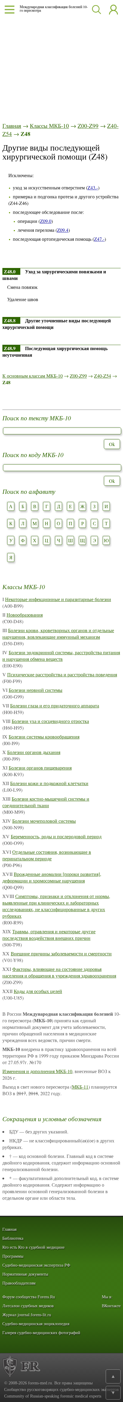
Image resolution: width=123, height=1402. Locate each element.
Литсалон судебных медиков (28, 1306)
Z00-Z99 (88, 125)
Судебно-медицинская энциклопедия (35, 1324)
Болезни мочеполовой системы (44, 821)
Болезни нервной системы (35, 690)
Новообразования (25, 615)
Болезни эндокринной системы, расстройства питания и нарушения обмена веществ (61, 655)
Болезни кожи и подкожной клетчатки (49, 783)
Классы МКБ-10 (49, 125)
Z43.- (92, 187)
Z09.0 (45, 221)
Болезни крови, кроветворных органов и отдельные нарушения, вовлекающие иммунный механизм (58, 633)
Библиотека (12, 1238)
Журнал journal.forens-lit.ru (26, 1315)
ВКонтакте (111, 1306)
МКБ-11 (80, 1087)
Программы (12, 1256)
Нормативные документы (25, 1274)
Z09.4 (62, 230)
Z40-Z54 (102, 376)
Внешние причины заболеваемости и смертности (61, 953)
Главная (11, 125)
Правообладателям (19, 1283)
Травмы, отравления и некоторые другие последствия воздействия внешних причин (49, 934)
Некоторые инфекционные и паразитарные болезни (58, 599)
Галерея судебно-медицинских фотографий (41, 1333)
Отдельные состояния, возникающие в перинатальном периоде (46, 855)
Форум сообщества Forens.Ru (28, 1297)
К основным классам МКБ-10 (32, 376)
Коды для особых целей (38, 991)
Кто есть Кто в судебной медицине (33, 1247)
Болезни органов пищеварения (40, 767)
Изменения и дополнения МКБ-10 (37, 1071)
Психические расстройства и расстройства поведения (62, 674)
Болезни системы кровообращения (44, 736)
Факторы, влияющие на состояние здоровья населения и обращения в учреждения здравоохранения (59, 972)
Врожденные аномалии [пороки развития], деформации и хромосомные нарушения (51, 877)
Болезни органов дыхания (33, 752)
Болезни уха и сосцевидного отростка (50, 721)
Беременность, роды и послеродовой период (56, 836)
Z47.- (99, 239)
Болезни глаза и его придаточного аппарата (54, 705)
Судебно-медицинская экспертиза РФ (36, 1265)
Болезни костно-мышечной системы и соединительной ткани (45, 802)
